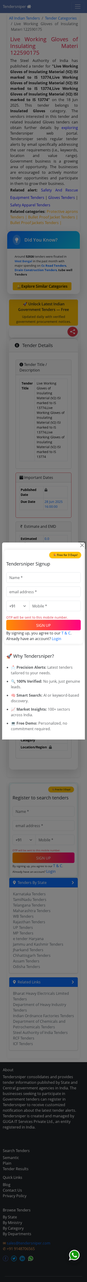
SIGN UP (43, 625)
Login (56, 638)
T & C (66, 633)
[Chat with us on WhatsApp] (74, 1255)
